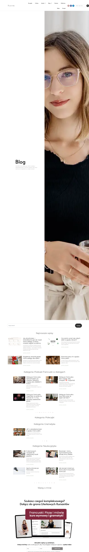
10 (52, 412)
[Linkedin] (73, 6)
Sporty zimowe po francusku (32, 469)
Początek (30, 3)
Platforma (63, 3)
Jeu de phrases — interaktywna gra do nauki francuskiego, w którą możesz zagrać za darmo (32, 340)
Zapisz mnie (57, 548)
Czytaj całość (26, 352)
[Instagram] (68, 6)
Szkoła (42, 3)
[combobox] (81, 6)
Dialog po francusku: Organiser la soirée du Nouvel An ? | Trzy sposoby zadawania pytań (34, 398)
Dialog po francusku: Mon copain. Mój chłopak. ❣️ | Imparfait (67, 378)
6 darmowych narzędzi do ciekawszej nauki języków (32, 453)
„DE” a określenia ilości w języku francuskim (34, 430)
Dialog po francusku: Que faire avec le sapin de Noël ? (66, 396)
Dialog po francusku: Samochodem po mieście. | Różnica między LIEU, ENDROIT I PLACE (34, 380)
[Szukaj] (87, 6)
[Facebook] (71, 6)
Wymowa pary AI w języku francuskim (70, 357)
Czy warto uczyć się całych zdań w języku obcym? (70, 339)
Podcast (56, 3)
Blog (49, 3)
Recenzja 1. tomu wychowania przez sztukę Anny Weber (66, 452)
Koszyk (63, 8)
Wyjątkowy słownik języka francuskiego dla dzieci (32, 357)
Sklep (58, 8)
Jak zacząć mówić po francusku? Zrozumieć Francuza (67, 469)
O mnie (36, 3)
